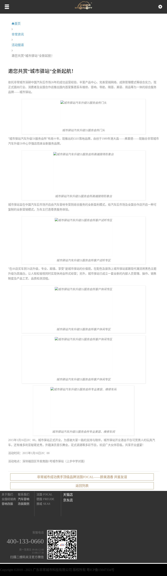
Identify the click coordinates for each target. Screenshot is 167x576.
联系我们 (23, 494)
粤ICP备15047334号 (100, 570)
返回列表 (82, 485)
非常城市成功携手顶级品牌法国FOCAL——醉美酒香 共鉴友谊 (82, 477)
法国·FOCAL (44, 494)
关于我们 (7, 494)
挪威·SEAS (43, 503)
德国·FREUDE (45, 499)
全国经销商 (9, 499)
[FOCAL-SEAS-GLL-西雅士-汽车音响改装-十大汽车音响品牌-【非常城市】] (83, 8)
